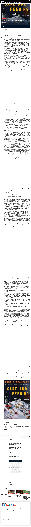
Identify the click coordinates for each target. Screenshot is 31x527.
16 (21, 467)
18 (11, 469)
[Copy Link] (8, 24)
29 (19, 471)
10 (9, 467)
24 (9, 471)
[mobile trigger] (29, 0)
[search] (24, 0)
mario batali (28, 432)
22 (19, 469)
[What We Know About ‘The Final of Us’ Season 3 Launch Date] (19, 492)
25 (11, 471)
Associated (19, 35)
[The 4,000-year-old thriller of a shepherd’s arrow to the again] (11, 492)
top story (9, 433)
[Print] (2, 38)
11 (11, 467)
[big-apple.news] (2, 1)
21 (17, 469)
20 (15, 469)
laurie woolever (25, 432)
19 (13, 469)
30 (21, 471)
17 (9, 469)
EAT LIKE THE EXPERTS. (8, 35)
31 (9, 473)
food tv (18, 432)
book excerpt (13, 432)
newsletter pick (5, 433)
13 (15, 467)
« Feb (9, 475)
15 (19, 467)
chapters (16, 432)
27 (15, 471)
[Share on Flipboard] (7, 24)
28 (17, 471)
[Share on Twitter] (6, 24)
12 (13, 467)
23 (21, 469)
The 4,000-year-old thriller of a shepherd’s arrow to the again (11, 496)
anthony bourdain (9, 432)
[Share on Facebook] (4, 24)
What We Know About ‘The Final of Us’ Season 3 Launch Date (19, 496)
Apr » (10, 475)
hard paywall (21, 432)
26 (13, 471)
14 (17, 467)
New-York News (4, 18)
